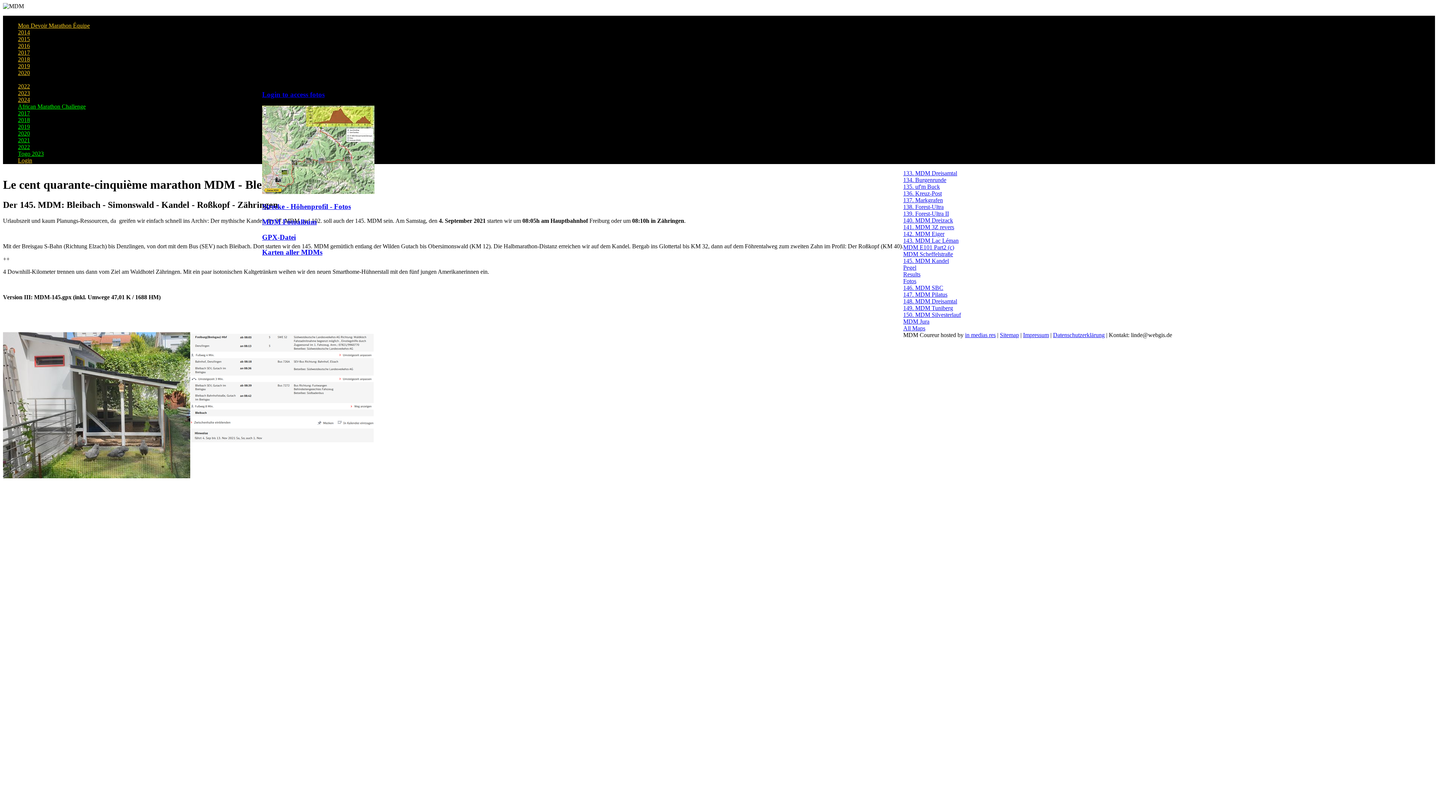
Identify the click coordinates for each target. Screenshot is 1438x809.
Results (911, 274)
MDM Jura (916, 321)
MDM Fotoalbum (289, 222)
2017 (24, 52)
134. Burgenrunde (924, 180)
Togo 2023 (31, 154)
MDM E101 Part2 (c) (928, 247)
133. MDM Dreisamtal (930, 173)
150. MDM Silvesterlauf (932, 315)
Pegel (909, 267)
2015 (24, 39)
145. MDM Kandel (926, 261)
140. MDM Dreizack (928, 220)
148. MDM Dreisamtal (930, 301)
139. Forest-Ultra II (926, 213)
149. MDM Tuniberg (928, 308)
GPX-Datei (279, 237)
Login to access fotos (293, 95)
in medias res (980, 335)
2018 (24, 59)
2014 (24, 32)
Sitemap (1009, 335)
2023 (24, 93)
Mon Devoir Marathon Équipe (54, 25)
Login (25, 160)
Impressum (1036, 335)
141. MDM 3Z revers (928, 227)
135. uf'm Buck (921, 187)
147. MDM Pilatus (925, 294)
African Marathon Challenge (52, 106)
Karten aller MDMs (292, 252)
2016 (24, 46)
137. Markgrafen (923, 200)
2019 (24, 66)
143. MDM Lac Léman (931, 240)
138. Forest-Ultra (923, 207)
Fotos (909, 281)
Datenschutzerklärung (1079, 335)
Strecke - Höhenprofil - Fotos (306, 206)
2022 (24, 86)
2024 (24, 100)
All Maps (914, 328)
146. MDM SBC (923, 288)
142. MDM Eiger (923, 234)
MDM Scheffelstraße (928, 254)
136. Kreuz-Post (922, 193)
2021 (24, 79)
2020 (24, 73)
